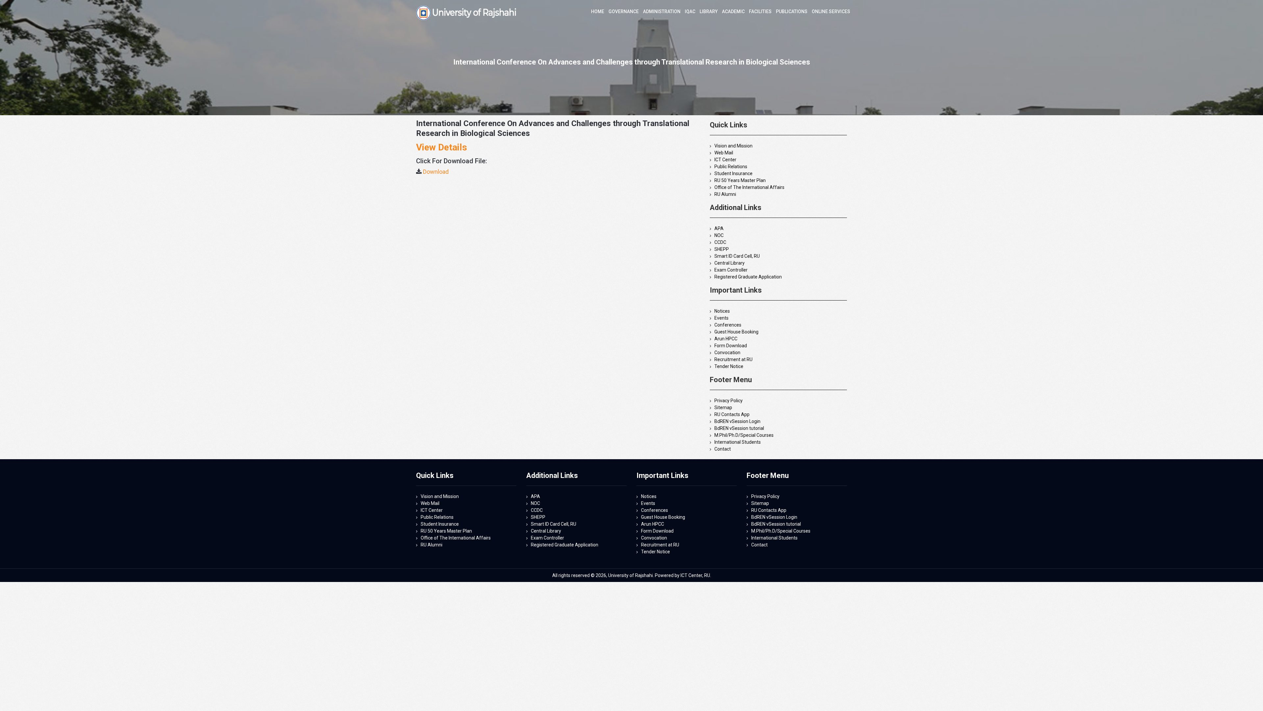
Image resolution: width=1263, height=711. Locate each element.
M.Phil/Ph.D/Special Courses (744, 435)
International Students (737, 442)
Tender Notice (728, 366)
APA (719, 228)
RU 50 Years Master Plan (740, 180)
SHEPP (721, 249)
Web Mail (723, 152)
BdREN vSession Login (737, 421)
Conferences (727, 325)
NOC (719, 235)
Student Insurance (733, 173)
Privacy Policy (728, 400)
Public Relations (730, 166)
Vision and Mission (733, 145)
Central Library (729, 263)
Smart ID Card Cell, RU (737, 256)
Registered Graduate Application (748, 276)
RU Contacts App (732, 414)
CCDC (720, 242)
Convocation (727, 352)
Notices (722, 311)
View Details (441, 147)
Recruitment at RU (733, 359)
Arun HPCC (725, 338)
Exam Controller (731, 270)
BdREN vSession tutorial (739, 428)
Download (436, 171)
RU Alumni (725, 194)
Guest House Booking (736, 331)
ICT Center (725, 159)
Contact (722, 449)
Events (721, 318)
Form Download (730, 345)
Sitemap (723, 407)
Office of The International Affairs (749, 187)
